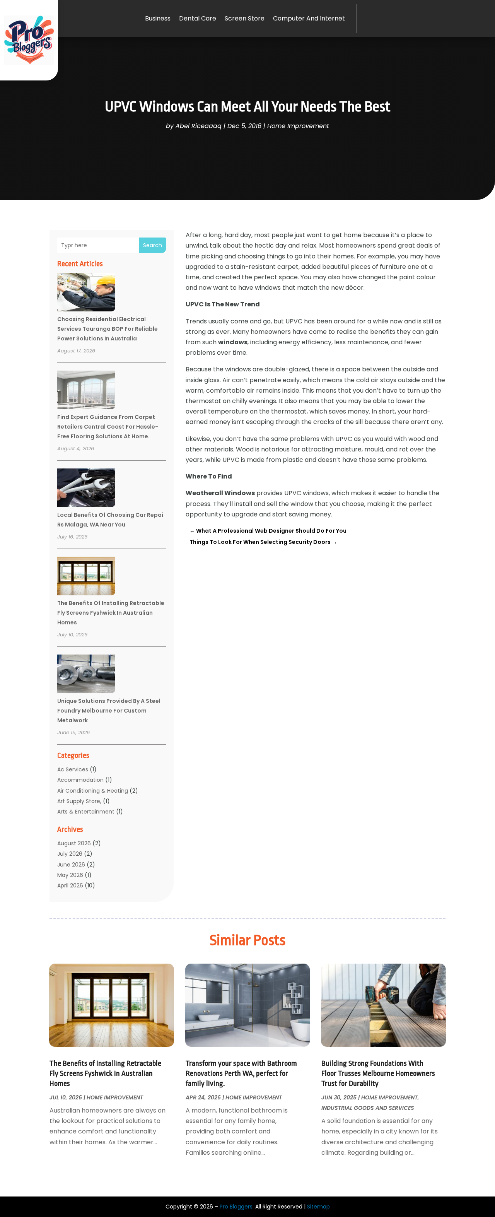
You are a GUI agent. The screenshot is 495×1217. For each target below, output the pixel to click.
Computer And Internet (309, 18)
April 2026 (70, 885)
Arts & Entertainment (85, 811)
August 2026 (74, 843)
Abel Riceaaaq (199, 125)
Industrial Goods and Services (367, 1108)
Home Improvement (298, 125)
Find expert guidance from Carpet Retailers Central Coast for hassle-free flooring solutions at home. (107, 426)
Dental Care (197, 18)
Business (158, 18)
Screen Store (245, 18)
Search (152, 245)
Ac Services (72, 769)
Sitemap (318, 1206)
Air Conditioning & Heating (92, 791)
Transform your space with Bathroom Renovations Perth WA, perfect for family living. (241, 1073)
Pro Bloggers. (237, 1206)
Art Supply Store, (79, 801)
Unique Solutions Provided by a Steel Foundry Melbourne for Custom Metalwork (108, 710)
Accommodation (80, 780)
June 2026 (71, 864)
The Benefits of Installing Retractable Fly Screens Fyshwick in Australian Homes (110, 612)
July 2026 (69, 854)
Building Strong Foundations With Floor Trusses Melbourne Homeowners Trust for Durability (378, 1073)
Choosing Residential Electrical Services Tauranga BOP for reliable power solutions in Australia (107, 328)
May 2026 (70, 875)
